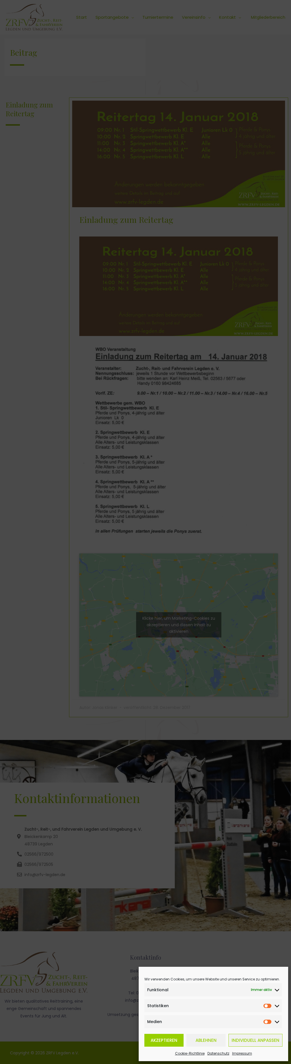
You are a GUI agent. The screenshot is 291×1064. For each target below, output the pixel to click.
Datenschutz (218, 1053)
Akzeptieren (164, 1040)
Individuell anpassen (255, 1040)
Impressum (242, 1053)
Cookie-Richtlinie (190, 1053)
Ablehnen (206, 1040)
